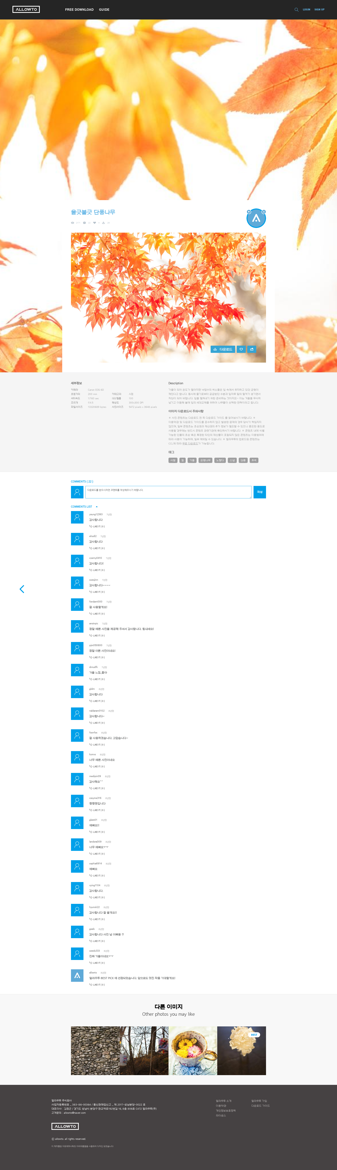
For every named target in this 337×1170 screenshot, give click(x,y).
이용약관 (221, 1106)
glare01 (93, 820)
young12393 (96, 514)
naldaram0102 (97, 710)
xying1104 (94, 885)
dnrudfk (93, 667)
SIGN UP (320, 9)
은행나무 (205, 460)
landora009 (95, 841)
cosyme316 (95, 798)
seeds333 (94, 950)
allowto (93, 972)
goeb (92, 929)
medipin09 (95, 776)
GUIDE (104, 9)
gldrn (92, 689)
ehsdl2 (93, 536)
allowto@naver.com (75, 1113)
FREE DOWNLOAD (79, 9)
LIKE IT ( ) (99, 526)
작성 (260, 492)
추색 (254, 460)
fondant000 (95, 601)
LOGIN (306, 9)
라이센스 (221, 1115)
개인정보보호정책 (226, 1110)
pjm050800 (95, 645)
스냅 (232, 460)
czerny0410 (95, 558)
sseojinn (93, 579)
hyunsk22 (94, 907)
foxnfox (93, 732)
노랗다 (220, 460)
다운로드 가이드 (215, 418)
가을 (192, 460)
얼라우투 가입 (259, 1101)
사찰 (173, 460)
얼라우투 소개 (223, 1101)
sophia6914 (95, 863)
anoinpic (93, 623)
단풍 (243, 460)
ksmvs (92, 754)
